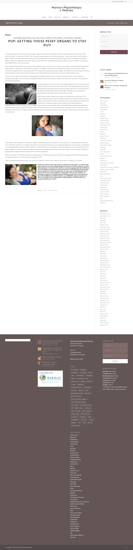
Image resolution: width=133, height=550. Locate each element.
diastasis (103, 114)
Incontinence (17, 38)
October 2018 (104, 289)
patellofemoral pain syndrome (109, 167)
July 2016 (102, 318)
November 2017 (105, 302)
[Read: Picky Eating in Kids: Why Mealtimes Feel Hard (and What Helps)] (102, 74)
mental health (87, 387)
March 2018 (103, 296)
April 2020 (103, 256)
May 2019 (103, 276)
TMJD (84, 422)
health (73, 378)
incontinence (80, 378)
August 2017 (104, 305)
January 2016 (104, 325)
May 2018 (103, 291)
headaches (103, 127)
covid (101, 112)
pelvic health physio (85, 405)
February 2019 (104, 282)
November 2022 (105, 240)
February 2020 (104, 260)
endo (72, 375)
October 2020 (104, 249)
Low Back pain (104, 143)
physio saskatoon (87, 411)
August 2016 (104, 316)
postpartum (103, 185)
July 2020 (102, 251)
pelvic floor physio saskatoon (79, 399)
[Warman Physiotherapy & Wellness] (66, 9)
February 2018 (104, 298)
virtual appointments (106, 201)
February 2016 (104, 322)
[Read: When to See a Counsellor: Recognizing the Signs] (102, 87)
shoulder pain (104, 189)
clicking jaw (83, 369)
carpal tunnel (104, 107)
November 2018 (105, 287)
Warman (102, 203)
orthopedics (104, 165)
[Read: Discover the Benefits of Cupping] (102, 81)
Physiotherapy (69, 38)
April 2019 (103, 278)
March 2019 (103, 280)
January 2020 (104, 262)
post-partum (74, 417)
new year (81, 390)
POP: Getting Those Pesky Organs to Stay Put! (47, 43)
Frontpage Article (105, 125)
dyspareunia (104, 118)
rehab (89, 417)
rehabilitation (75, 419)
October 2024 (104, 231)
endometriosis (104, 120)
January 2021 (104, 245)
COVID (90, 372)
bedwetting (103, 105)
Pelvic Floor (35, 38)
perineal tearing (105, 174)
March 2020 (103, 258)
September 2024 (105, 234)
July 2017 (102, 307)
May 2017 (103, 311)
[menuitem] (44, 17)
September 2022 (105, 243)
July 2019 (102, 271)
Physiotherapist (58, 38)
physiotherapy (75, 414)
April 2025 (103, 223)
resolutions (84, 419)
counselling (103, 109)
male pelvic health (105, 145)
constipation (74, 372)
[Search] (91, 17)
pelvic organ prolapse (77, 408)
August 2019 (104, 269)
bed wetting (74, 369)
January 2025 (104, 225)
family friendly (104, 123)
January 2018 (104, 300)
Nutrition (102, 158)
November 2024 (105, 229)
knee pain (103, 138)
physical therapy (75, 411)
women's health (75, 425)
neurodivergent (105, 152)
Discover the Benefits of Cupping (114, 80)
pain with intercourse (77, 393)
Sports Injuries (104, 192)
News (29, 38)
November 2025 (105, 214)
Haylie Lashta (54, 190)
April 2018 (103, 294)
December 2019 (105, 265)
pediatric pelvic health (107, 169)
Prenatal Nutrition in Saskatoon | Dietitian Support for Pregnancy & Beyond (52, 350)
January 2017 (104, 314)
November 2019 (105, 267)
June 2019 (103, 274)
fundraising (89, 375)
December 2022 (105, 238)
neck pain (73, 390)
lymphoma (81, 384)
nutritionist (103, 160)
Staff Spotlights (105, 196)
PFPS (101, 176)
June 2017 (103, 309)
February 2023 (104, 236)
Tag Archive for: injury (13, 23)
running (91, 419)
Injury (25, 38)
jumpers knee (75, 381)
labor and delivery (105, 140)
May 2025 (103, 220)
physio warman (85, 414)
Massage (103, 147)
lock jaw (73, 384)
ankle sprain (104, 100)
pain (87, 390)
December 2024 (105, 227)
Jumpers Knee (104, 136)
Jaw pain (102, 134)
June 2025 (103, 218)
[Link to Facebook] (126, 1)
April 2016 (103, 320)
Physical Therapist (46, 38)
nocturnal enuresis (106, 156)
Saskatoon (74, 422)
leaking (83, 381)
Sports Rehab (104, 194)
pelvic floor (88, 393)
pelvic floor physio (76, 396)
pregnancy (77, 38)
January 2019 (104, 285)
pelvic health (74, 405)
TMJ (101, 198)
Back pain (103, 103)
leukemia (89, 381)
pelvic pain (88, 408)
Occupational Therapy (107, 163)
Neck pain (103, 149)
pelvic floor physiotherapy (78, 402)
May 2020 (103, 254)
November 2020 (105, 247)
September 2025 (105, 216)
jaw (87, 378)
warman (90, 422)
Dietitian (102, 116)
